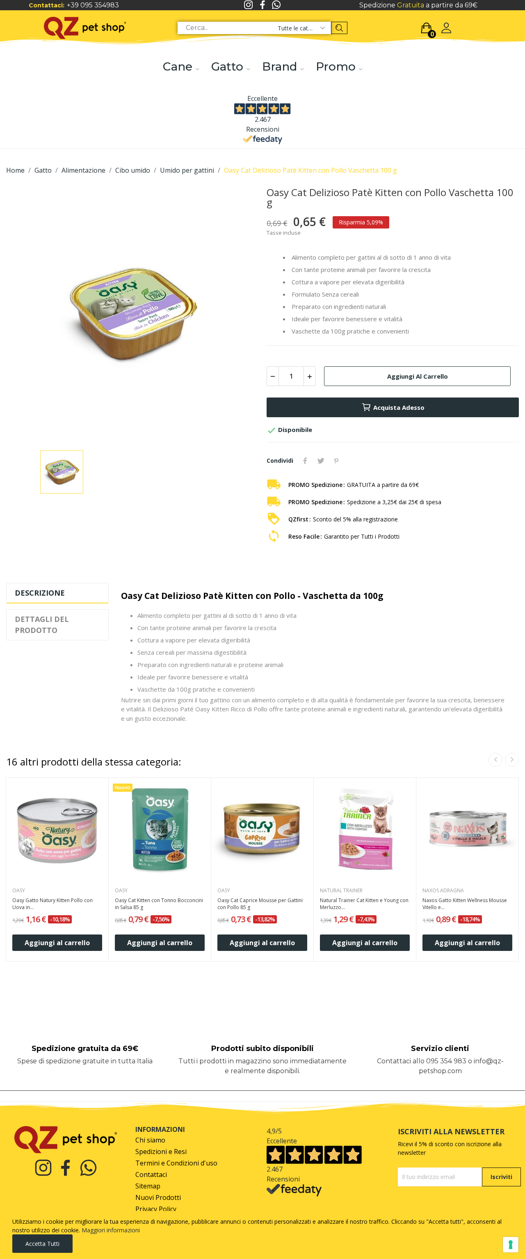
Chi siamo (150, 1140)
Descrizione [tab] (40, 593)
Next (512, 760)
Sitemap (147, 1186)
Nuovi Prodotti (158, 1198)
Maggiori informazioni (111, 1230)
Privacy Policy (155, 1209)
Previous (495, 760)
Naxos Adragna (443, 890)
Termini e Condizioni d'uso (176, 1163)
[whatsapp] (276, 5)
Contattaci (151, 1175)
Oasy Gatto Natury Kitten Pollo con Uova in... (52, 904)
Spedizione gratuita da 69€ (85, 1048)
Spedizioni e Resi (161, 1152)
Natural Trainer (341, 890)
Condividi (305, 461)
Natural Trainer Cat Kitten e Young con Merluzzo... (364, 904)
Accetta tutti (42, 1244)
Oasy (18, 890)
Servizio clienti (440, 1048)
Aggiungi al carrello (417, 376)
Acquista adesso (399, 407)
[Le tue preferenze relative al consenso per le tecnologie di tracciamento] (510, 1244)
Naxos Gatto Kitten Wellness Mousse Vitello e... (464, 904)
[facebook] (262, 5)
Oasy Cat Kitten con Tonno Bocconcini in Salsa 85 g (159, 904)
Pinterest (336, 461)
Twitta (321, 461)
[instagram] (248, 5)
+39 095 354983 (93, 5)
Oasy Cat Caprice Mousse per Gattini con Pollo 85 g (260, 904)
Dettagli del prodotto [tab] (42, 624)
